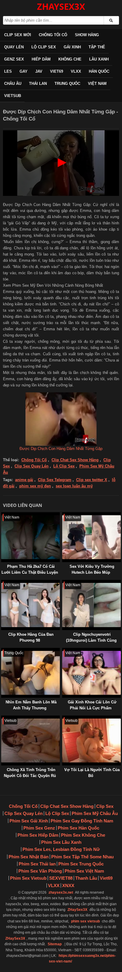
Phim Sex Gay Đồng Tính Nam (82, 820)
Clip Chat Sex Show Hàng (75, 460)
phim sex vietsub (85, 921)
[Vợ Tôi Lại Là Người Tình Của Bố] (63, 718)
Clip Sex (104, 806)
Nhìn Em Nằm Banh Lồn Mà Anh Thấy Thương (31, 705)
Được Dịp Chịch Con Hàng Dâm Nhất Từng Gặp (61, 448)
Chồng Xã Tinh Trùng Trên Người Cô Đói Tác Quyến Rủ (30, 773)
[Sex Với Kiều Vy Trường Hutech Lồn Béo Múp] (63, 515)
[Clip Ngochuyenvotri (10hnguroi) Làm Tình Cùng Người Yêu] (63, 582)
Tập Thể (97, 47)
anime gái (24, 480)
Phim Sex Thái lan (37, 863)
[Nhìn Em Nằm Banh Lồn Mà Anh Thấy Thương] (2, 650)
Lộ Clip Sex (43, 47)
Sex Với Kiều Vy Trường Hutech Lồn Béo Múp (92, 569)
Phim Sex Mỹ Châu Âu (95, 813)
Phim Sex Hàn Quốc (78, 827)
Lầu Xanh (99, 59)
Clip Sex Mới (17, 35)
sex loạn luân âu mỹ (74, 486)
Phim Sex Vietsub (28, 878)
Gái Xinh (72, 47)
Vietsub (12, 95)
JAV (38, 71)
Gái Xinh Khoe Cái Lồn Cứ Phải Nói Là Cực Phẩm (92, 705)
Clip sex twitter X (91, 480)
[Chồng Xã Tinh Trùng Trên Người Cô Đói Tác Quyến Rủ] (2, 718)
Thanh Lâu (86, 878)
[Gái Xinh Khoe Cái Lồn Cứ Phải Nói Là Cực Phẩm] (63, 650)
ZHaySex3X (77, 910)
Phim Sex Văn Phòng (40, 870)
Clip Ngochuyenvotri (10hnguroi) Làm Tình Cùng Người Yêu (91, 640)
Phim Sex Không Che (83, 835)
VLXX (76, 71)
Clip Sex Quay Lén (32, 466)
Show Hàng (87, 35)
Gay (24, 71)
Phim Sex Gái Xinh (28, 820)
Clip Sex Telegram (54, 480)
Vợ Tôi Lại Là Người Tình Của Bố (92, 773)
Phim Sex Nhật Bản (29, 856)
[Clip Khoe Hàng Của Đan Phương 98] (2, 582)
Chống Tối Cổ (53, 35)
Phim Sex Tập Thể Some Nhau (82, 856)
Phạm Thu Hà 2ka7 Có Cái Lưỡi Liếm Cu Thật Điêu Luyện (29, 569)
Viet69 (56, 71)
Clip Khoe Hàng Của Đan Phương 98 (31, 637)
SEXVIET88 (61, 878)
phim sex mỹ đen (35, 486)
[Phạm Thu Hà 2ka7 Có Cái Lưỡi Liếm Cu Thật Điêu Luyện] (2, 515)
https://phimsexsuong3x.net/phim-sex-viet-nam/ (82, 958)
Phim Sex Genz (39, 827)
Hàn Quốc (99, 71)
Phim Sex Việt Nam (84, 870)
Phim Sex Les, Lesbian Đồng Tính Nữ (61, 849)
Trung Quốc (67, 83)
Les (8, 71)
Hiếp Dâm (41, 59)
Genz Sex (14, 59)
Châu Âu (12, 83)
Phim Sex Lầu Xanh (61, 842)
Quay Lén (14, 47)
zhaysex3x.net (61, 892)
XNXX (68, 885)
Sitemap (55, 944)
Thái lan (38, 83)
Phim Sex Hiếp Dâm (37, 835)
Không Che (69, 59)
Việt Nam (97, 83)
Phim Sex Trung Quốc (81, 863)
